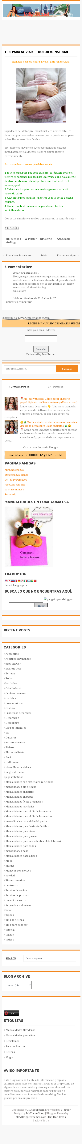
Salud (9, 910)
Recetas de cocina (16, 890)
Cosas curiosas (14, 703)
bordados (11, 683)
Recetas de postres (17, 895)
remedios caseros (16, 900)
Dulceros (11, 737)
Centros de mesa (16, 693)
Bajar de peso (14, 668)
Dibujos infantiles (16, 727)
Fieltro (10, 747)
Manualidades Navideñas (20, 1030)
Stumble (65, 238)
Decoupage (12, 722)
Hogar (9, 1057)
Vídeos (10, 939)
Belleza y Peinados (16, 479)
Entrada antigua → (68, 255)
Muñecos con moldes (18, 870)
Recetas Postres (15, 1046)
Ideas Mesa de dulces (18, 767)
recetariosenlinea (15, 484)
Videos (10, 934)
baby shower (13, 663)
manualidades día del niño (21, 787)
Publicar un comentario (18, 302)
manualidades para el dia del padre (26, 821)
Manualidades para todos (21, 846)
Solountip (10, 494)
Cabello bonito (14, 688)
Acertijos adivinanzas (18, 658)
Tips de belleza (15, 920)
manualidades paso (17, 851)
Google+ (48, 238)
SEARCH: (11, 958)
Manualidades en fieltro (20, 791)
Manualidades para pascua (21, 836)
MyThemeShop (35, 1113)
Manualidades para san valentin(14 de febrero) (33, 841)
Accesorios (12, 653)
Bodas (9, 678)
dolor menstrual (23, 273)
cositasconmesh (14, 489)
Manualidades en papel (19, 796)
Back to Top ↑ (41, 1120)
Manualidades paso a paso (21, 855)
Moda (9, 860)
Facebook (15, 238)
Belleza (10, 673)
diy (7, 732)
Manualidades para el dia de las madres (29, 816)
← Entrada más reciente (17, 255)
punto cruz (12, 885)
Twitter (32, 238)
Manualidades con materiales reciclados (29, 782)
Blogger (53, 447)
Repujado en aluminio (18, 905)
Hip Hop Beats (57, 1117)
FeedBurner (49, 354)
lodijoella (38, 1109)
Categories (56, 386)
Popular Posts (19, 386)
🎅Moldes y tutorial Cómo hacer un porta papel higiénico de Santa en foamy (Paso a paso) (48, 400)
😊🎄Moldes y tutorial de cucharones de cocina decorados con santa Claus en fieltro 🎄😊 (48, 424)
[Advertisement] (32, 34)
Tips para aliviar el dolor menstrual (37, 52)
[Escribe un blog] (10, 228)
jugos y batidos (14, 777)
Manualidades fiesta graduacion (24, 801)
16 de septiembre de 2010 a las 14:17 (34, 298)
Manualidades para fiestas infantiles (27, 826)
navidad (10, 875)
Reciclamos (12, 1041)
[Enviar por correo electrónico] (6, 228)
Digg (13, 242)
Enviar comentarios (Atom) (34, 317)
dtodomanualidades (16, 474)
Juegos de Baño (15, 772)
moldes (10, 865)
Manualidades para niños (20, 831)
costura (10, 708)
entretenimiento (15, 742)
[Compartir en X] (13, 228)
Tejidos (10, 915)
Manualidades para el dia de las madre (28, 811)
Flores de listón (15, 752)
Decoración (12, 718)
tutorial (10, 929)
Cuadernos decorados (18, 713)
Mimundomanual (15, 469)
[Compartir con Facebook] (17, 228)
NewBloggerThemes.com (31, 1117)
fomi (8, 757)
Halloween (12, 762)
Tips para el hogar (16, 924)
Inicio (44, 255)
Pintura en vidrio (15, 880)
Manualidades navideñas (20, 806)
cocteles (11, 698)
